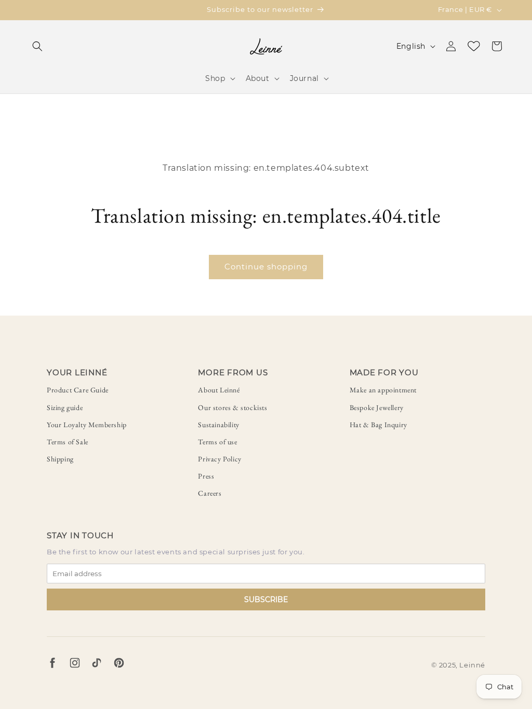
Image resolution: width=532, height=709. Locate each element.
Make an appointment (383, 389)
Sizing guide (65, 407)
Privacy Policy (219, 458)
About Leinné (219, 389)
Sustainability (218, 424)
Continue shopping (266, 266)
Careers (209, 493)
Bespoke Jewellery (377, 407)
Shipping (60, 458)
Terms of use (217, 441)
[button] (37, 46)
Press (206, 476)
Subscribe (266, 599)
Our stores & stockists (232, 407)
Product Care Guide (78, 389)
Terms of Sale (67, 441)
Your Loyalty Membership (87, 424)
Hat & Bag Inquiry (378, 424)
